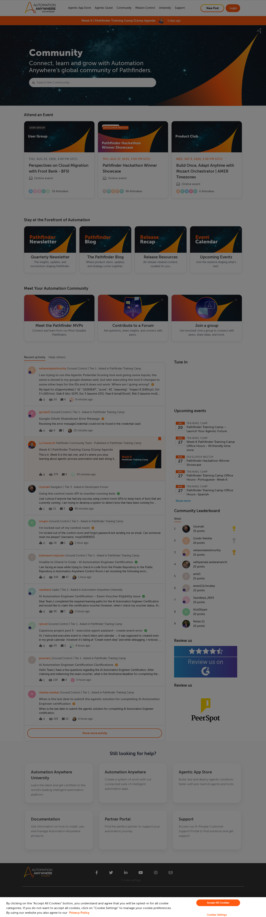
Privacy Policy (79, 912)
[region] (133, 907)
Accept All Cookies (218, 902)
